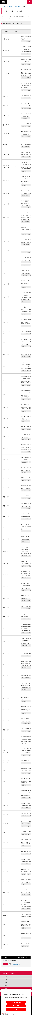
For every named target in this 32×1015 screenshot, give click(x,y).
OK (16, 1009)
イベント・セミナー (17, 6)
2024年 (5, 983)
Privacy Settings (16, 1002)
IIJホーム (3, 6)
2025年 (5, 980)
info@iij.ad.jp (16, 964)
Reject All (16, 1005)
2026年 (5, 977)
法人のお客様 (9, 6)
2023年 (5, 985)
